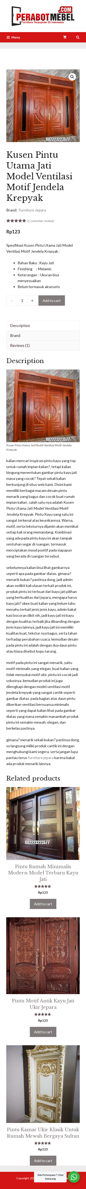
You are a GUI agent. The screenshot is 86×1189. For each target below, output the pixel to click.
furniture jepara (41, 757)
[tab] (43, 326)
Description (20, 325)
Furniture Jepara (32, 210)
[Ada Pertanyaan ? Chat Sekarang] (74, 1177)
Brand (15, 335)
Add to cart (52, 300)
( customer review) (40, 221)
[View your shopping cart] (64, 37)
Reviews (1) (20, 345)
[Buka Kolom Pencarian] (77, 37)
